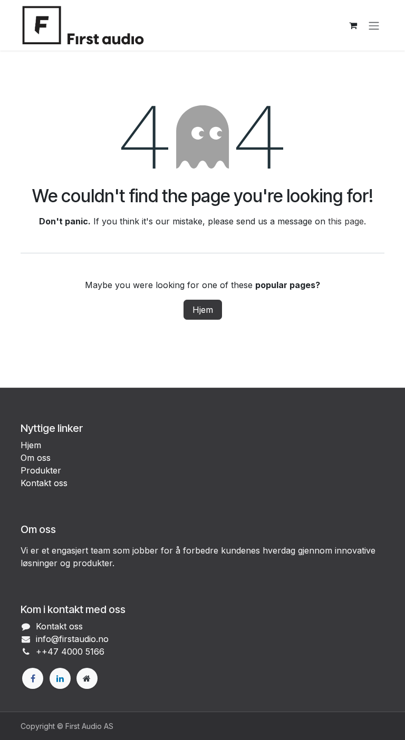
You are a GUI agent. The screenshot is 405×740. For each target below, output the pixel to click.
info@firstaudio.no (72, 639)
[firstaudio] (87, 678)
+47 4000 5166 (73, 651)
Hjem (202, 309)
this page (346, 221)
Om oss (36, 457)
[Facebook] (32, 678)
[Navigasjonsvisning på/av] (373, 25)
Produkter (41, 470)
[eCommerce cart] (352, 25)
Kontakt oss (44, 483)
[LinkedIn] (60, 678)
